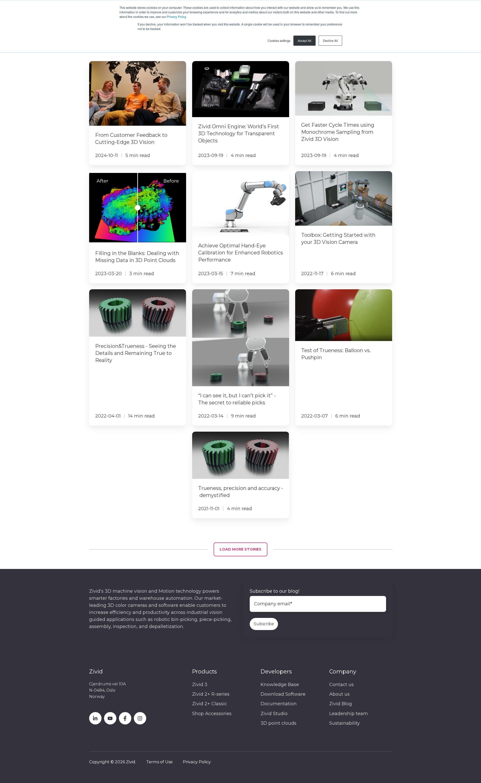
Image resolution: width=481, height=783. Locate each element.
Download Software (283, 694)
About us (339, 694)
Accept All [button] (304, 40)
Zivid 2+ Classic (209, 704)
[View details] (95, 718)
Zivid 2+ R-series (211, 694)
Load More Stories (240, 549)
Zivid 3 (199, 684)
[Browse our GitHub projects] (140, 718)
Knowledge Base (280, 684)
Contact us (341, 684)
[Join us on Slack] (125, 718)
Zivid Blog (340, 704)
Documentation (279, 704)
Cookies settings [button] (279, 40)
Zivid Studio (274, 713)
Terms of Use (159, 761)
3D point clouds (278, 723)
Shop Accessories (212, 713)
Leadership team (348, 713)
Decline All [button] (330, 40)
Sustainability (344, 723)
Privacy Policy (176, 16)
